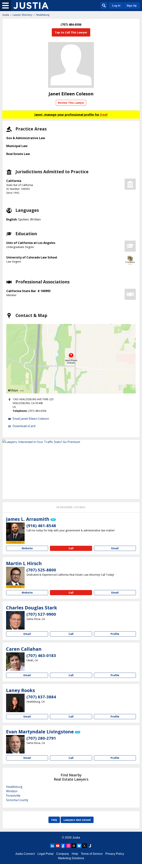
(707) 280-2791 (41, 738)
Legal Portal (45, 853)
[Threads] (74, 846)
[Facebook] (63, 846)
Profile (115, 634)
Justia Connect (25, 853)
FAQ (54, 820)
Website (27, 548)
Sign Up (132, 5)
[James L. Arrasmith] (15, 531)
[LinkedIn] (52, 846)
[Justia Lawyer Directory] (30, 5)
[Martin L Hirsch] (15, 576)
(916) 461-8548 (41, 525)
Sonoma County (17, 800)
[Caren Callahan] (15, 661)
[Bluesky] (79, 846)
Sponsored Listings (71, 507)
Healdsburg (42, 14)
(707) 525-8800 (41, 569)
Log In (116, 5)
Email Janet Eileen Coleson (31, 419)
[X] (84, 846)
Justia (5, 14)
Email (115, 548)
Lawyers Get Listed (77, 820)
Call (71, 548)
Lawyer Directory (22, 14)
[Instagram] (68, 846)
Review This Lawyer (71, 102)
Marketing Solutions (71, 858)
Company (62, 853)
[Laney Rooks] (15, 703)
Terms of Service (92, 853)
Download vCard (24, 426)
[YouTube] (57, 846)
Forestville (13, 796)
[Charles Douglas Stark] (15, 620)
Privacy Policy (114, 853)
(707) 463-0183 (41, 655)
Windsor (12, 791)
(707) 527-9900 (41, 614)
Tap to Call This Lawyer (71, 32)
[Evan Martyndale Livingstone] (15, 744)
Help (75, 853)
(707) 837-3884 (41, 696)
